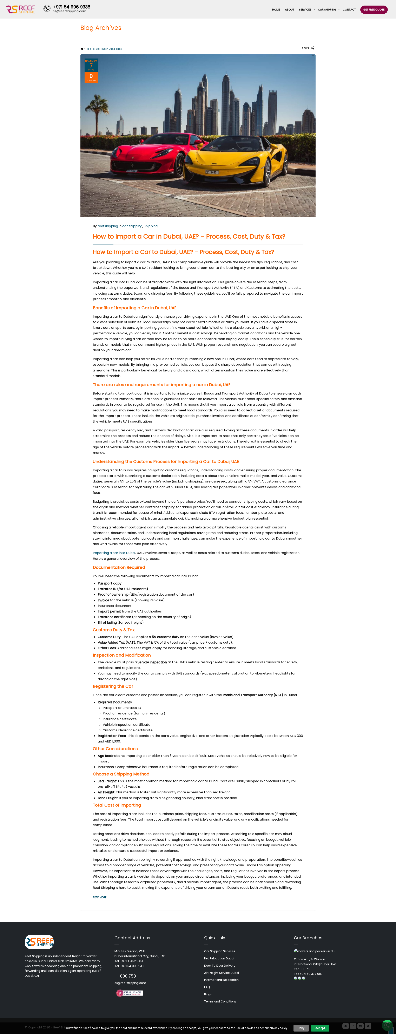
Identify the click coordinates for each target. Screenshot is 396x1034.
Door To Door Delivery (219, 966)
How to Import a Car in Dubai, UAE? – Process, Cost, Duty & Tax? (189, 236)
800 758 (128, 976)
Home (276, 10)
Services (305, 10)
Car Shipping (327, 10)
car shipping (132, 226)
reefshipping (108, 226)
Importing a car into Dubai (114, 552)
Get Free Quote (374, 10)
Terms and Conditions (220, 1001)
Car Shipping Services (219, 951)
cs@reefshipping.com (130, 983)
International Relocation (221, 980)
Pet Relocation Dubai (219, 958)
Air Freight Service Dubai (221, 973)
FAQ (207, 987)
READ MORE (99, 897)
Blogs (208, 994)
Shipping (151, 226)
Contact (349, 10)
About (289, 10)
